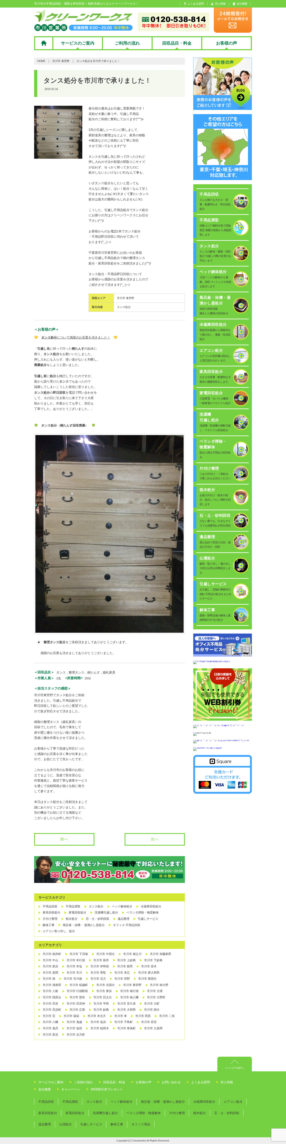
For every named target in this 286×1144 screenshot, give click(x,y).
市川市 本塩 (74, 966)
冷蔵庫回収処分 (151, 906)
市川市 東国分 (147, 978)
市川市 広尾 (77, 1009)
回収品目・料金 (114, 1082)
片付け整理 (50, 918)
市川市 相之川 (132, 954)
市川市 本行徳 (76, 960)
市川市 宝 (49, 1016)
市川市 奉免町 (126, 1028)
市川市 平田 (101, 1003)
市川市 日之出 (102, 997)
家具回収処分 (51, 912)
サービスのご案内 (50, 1082)
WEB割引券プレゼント (107, 1089)
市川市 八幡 (50, 1022)
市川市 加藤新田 (160, 954)
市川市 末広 (122, 972)
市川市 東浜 (104, 991)
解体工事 (48, 925)
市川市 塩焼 (74, 1028)
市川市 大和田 (126, 1009)
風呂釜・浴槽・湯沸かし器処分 (163, 1101)
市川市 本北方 (97, 1016)
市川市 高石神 (76, 1003)
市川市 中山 (50, 960)
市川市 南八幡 (129, 997)
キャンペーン (70, 1089)
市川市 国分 (152, 1009)
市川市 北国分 (105, 985)
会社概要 (44, 1089)
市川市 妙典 (101, 1009)
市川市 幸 (120, 1016)
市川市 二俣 (167, 1016)
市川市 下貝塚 (79, 954)
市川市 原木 (149, 966)
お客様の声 (143, 1082)
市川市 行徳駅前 (77, 991)
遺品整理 (123, 918)
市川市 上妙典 (126, 960)
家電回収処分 (77, 912)
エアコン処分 (233, 1101)
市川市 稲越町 (79, 985)
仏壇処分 (65, 1124)
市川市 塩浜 (98, 1022)
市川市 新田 (125, 966)
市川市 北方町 (76, 1034)
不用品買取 (73, 906)
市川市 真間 (50, 972)
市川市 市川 (74, 972)
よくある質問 (200, 1082)
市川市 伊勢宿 (99, 966)
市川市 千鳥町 (123, 1022)
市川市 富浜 (50, 1034)
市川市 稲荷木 (99, 1028)
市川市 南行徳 (129, 991)
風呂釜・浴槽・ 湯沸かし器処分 (84, 925)
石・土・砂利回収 (97, 918)
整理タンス (76, 672)
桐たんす (93, 672)
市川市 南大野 (159, 985)
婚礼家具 (109, 672)
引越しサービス (148, 918)
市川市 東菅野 (61, 61)
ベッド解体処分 (122, 906)
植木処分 (71, 918)
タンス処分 (124, 307)
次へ (155, 839)
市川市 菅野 (122, 978)
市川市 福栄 (71, 1016)
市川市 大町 (152, 1003)
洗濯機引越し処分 (106, 912)
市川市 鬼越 (74, 1022)
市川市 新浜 (50, 966)
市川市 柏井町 (52, 954)
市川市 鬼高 (50, 1028)
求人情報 (226, 1082)
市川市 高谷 (50, 1003)
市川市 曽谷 (77, 997)
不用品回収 (50, 906)
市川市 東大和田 (149, 972)
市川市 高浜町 (52, 1009)
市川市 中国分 (105, 954)
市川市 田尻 (143, 1016)
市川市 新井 (101, 960)
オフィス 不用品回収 (126, 925)
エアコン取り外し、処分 (59, 931)
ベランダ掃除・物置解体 (142, 912)
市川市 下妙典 (153, 960)
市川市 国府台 (52, 997)
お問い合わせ (171, 1082)
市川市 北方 (98, 978)
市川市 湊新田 (52, 985)
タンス (61, 672)
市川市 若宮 (149, 1022)
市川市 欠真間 (153, 1028)
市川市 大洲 (154, 991)
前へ (64, 839)
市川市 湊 (49, 978)
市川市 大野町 (156, 997)
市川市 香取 (98, 972)
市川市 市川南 (73, 978)
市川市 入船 (50, 991)
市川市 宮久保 (126, 1003)
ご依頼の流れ (83, 1082)
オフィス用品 (140, 1124)
